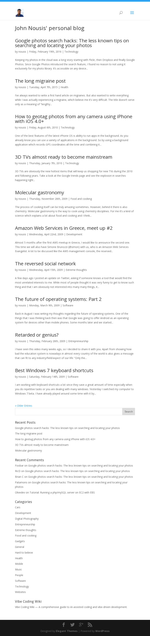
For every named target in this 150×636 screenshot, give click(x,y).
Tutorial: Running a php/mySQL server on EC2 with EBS (62, 492)
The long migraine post (40, 81)
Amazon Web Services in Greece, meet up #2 (64, 228)
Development (74, 234)
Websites (20, 592)
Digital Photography (27, 518)
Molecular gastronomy (39, 192)
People (19, 575)
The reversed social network (45, 263)
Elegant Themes (67, 631)
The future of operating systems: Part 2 (58, 299)
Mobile (19, 563)
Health (64, 87)
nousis (22, 51)
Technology (71, 51)
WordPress (102, 631)
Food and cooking (81, 198)
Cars (17, 507)
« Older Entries (23, 405)
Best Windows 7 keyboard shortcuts (54, 370)
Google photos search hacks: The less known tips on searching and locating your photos (72, 43)
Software (68, 305)
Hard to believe (24, 552)
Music (18, 569)
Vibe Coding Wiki (24, 607)
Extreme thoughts (76, 270)
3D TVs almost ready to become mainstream (63, 157)
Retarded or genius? (37, 334)
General (19, 547)
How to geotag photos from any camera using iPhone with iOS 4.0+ (73, 118)
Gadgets (20, 541)
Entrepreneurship (78, 341)
